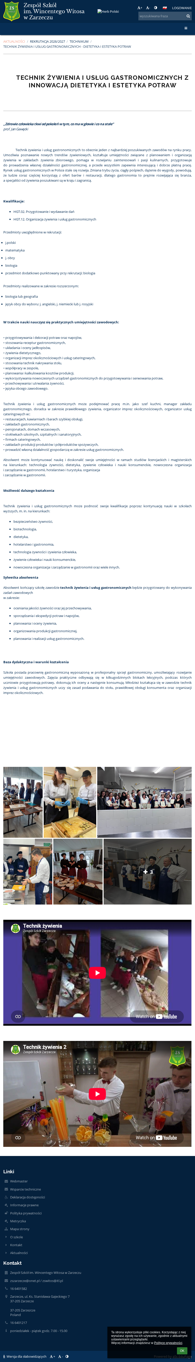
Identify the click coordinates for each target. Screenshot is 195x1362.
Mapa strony (19, 1229)
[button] (155, 7)
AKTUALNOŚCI (14, 41)
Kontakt (16, 1245)
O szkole (16, 1237)
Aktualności (19, 1252)
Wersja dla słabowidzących (26, 1356)
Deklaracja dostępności (27, 1197)
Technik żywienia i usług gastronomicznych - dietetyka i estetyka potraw (67, 46)
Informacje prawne (24, 1205)
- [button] (149, 7)
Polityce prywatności (168, 1343)
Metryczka (18, 1221)
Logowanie (182, 8)
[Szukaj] (188, 16)
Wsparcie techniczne (25, 1189)
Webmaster (19, 1181)
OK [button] (182, 1351)
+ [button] (141, 7)
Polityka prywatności (26, 1213)
